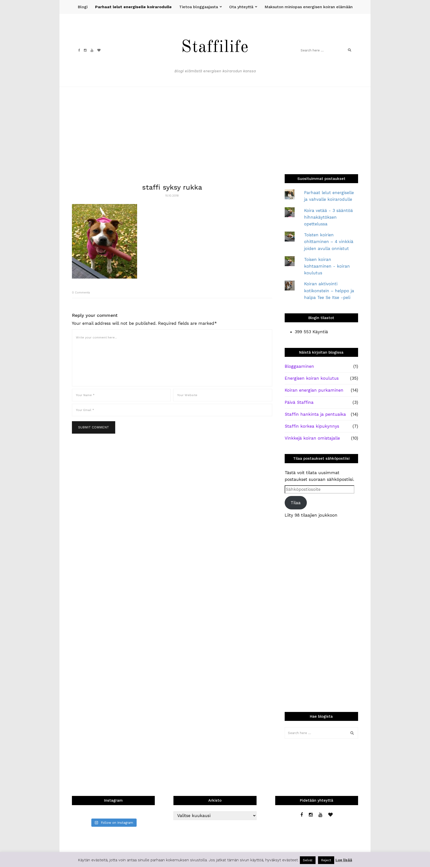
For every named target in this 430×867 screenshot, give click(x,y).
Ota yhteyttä (241, 6)
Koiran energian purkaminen (314, 390)
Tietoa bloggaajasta (198, 6)
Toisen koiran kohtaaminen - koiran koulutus (327, 266)
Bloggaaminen (299, 366)
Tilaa (296, 502)
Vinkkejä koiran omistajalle (312, 438)
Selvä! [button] (308, 860)
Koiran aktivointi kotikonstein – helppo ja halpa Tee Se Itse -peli (329, 290)
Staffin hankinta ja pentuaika (315, 414)
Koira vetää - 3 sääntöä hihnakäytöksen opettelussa (328, 217)
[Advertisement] (215, 124)
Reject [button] (326, 860)
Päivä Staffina (299, 402)
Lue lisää (343, 860)
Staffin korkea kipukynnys (312, 426)
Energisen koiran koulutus (312, 378)
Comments (81, 292)
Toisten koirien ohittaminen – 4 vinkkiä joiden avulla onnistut (328, 241)
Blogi (83, 6)
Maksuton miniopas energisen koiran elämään (309, 6)
